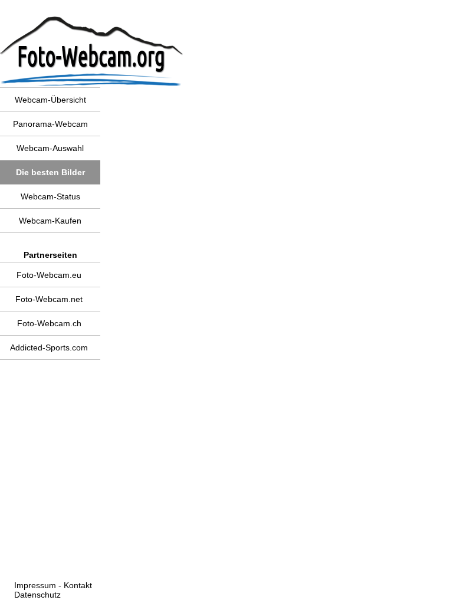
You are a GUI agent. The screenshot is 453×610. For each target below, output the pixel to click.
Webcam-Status (50, 196)
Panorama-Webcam (50, 124)
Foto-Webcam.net (49, 299)
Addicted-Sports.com (49, 347)
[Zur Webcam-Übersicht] (54, 8)
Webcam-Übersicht (50, 99)
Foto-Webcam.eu (49, 275)
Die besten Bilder (50, 172)
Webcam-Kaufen (50, 220)
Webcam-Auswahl (50, 148)
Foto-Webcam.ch (49, 323)
